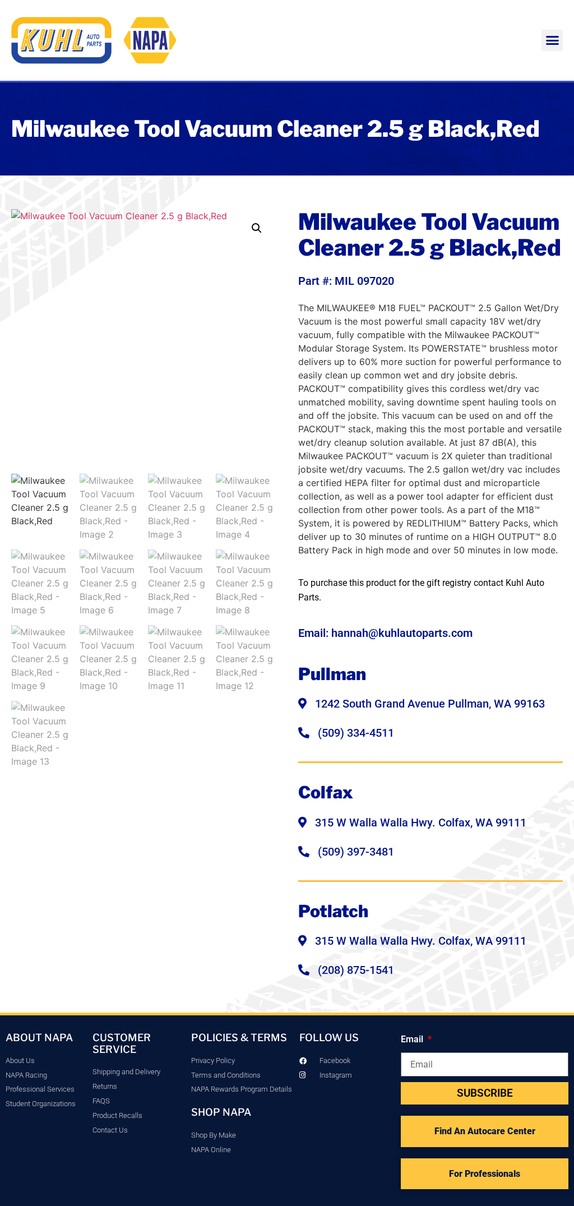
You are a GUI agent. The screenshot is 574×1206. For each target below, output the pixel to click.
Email (413, 1039)
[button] (552, 40)
